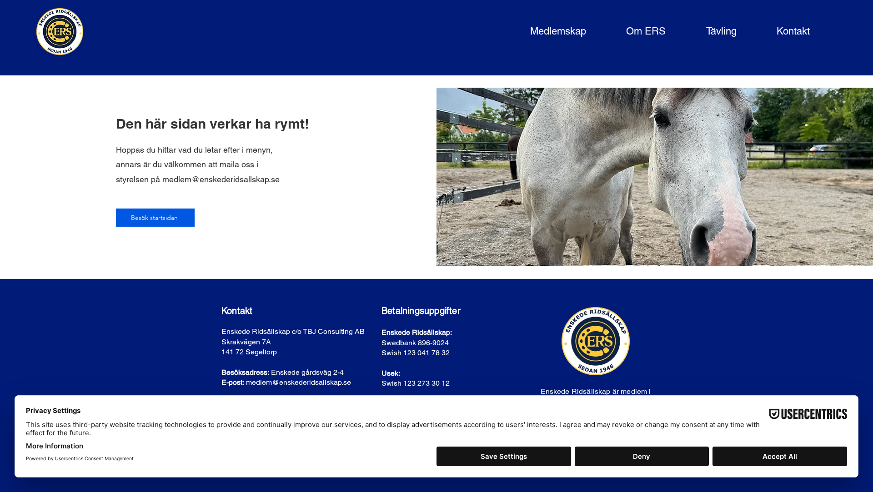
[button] (544, 31)
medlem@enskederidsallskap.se (221, 179)
